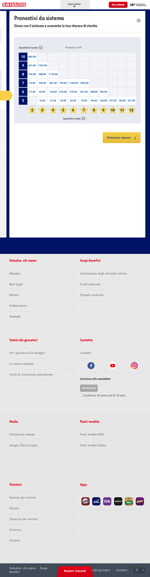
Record (14, 508)
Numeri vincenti (75, 571)
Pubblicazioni (18, 306)
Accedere (118, 4)
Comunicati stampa (22, 434)
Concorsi (15, 530)
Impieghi (15, 316)
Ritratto (14, 295)
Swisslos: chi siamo (22, 568)
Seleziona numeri (118, 137)
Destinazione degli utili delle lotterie (103, 273)
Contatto (122, 570)
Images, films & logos (23, 445)
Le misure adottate (21, 364)
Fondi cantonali (90, 284)
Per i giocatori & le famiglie (27, 353)
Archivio (14, 540)
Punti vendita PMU (92, 434)
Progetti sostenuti (92, 295)
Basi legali (16, 284)
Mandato (15, 273)
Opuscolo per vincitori (23, 519)
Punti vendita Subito (93, 445)
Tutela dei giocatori (97, 570)
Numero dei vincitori (22, 497)
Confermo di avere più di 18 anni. (104, 395)
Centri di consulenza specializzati (31, 374)
